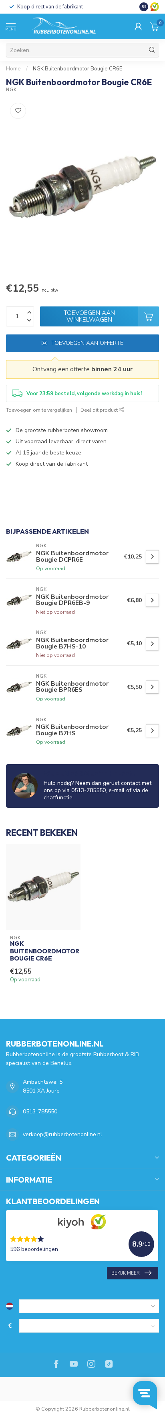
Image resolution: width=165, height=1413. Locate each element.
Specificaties (24, 491)
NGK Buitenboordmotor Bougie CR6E (77, 68)
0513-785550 (40, 1111)
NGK (11, 90)
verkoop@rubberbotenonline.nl (62, 1134)
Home (13, 68)
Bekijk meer (125, 1273)
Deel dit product (99, 409)
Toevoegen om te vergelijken (39, 409)
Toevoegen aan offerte (87, 343)
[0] (154, 26)
